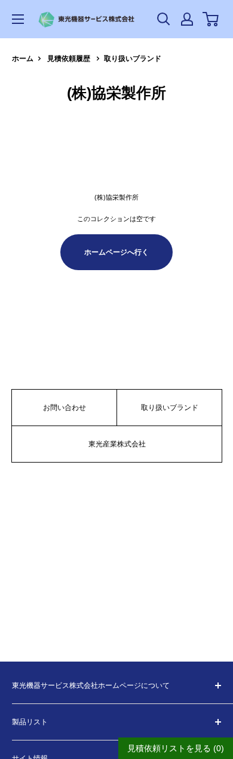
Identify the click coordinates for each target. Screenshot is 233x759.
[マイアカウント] (187, 19)
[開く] (163, 19)
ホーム (22, 58)
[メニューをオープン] (18, 19)
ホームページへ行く (116, 252)
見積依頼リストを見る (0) (175, 748)
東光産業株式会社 (117, 444)
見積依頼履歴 (68, 58)
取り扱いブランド (132, 58)
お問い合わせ (64, 407)
